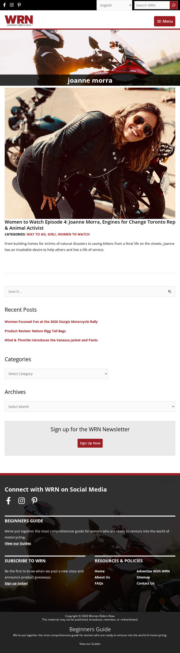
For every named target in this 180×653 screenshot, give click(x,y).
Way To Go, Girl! (41, 234)
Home (100, 571)
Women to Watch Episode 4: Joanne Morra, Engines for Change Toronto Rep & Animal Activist (90, 225)
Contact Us (145, 583)
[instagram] (13, 5)
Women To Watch (74, 234)
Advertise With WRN (153, 571)
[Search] (174, 5)
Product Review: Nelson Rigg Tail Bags (35, 331)
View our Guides (18, 543)
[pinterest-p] (19, 5)
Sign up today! (16, 583)
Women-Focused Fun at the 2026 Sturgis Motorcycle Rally (51, 321)
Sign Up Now (90, 443)
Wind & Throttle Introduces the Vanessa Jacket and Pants (51, 340)
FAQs (99, 583)
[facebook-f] (5, 5)
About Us (102, 577)
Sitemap (143, 577)
